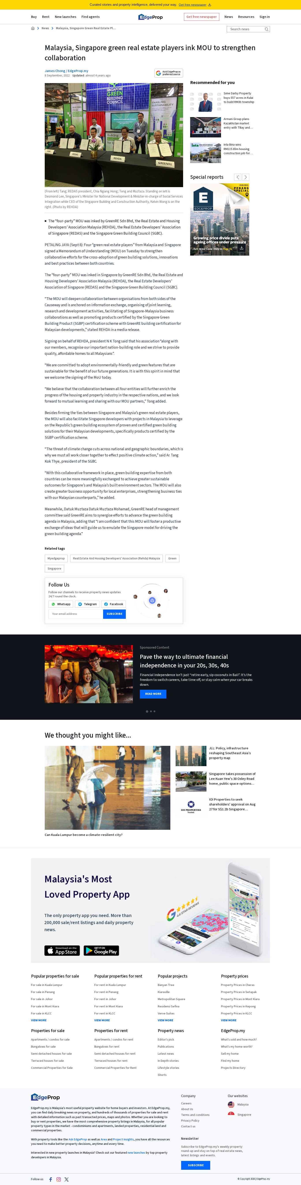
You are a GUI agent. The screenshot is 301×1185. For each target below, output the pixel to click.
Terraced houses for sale (47, 1061)
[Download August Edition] (219, 219)
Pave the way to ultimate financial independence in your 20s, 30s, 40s (184, 661)
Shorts (162, 1075)
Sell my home (230, 1054)
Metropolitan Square (171, 999)
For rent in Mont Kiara (108, 1006)
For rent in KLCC (104, 1013)
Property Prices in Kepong (238, 1006)
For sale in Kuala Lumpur (46, 985)
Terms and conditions (195, 1115)
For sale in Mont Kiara (45, 1006)
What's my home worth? (237, 1046)
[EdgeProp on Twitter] (66, 1179)
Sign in (265, 16)
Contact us (188, 1126)
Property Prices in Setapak (239, 992)
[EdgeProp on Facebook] (50, 1179)
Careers (186, 1103)
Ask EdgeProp (78, 1139)
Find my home (230, 1061)
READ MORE (153, 694)
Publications (166, 1046)
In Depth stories (168, 1061)
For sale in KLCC (41, 1013)
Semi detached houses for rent (115, 1054)
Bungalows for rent (106, 1046)
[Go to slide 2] (151, 711)
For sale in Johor (42, 999)
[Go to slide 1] (147, 711)
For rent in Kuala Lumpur (110, 985)
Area (104, 1139)
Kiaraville (164, 992)
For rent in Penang (106, 992)
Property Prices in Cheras (238, 985)
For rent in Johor (105, 999)
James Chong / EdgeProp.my (66, 70)
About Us (187, 1109)
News (45, 28)
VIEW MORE (38, 1020)
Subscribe (114, 614)
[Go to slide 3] (154, 711)
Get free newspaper (192, 4)
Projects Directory (233, 1068)
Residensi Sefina (168, 1006)
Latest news (166, 1054)
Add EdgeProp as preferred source (171, 73)
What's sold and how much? (239, 1039)
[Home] (150, 17)
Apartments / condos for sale (50, 1039)
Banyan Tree (166, 985)
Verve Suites (166, 1013)
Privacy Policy (190, 1121)
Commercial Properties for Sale (52, 1068)
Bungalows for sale (43, 1046)
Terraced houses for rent (111, 1061)
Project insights (123, 1139)
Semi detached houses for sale (51, 1054)
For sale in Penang (43, 992)
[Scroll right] (295, 677)
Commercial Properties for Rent (115, 1068)
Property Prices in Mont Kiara (240, 999)
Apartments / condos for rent (113, 1039)
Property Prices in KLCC (236, 1013)
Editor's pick (166, 1039)
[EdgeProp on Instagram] (58, 1179)
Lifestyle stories (168, 1068)
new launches (136, 1153)
